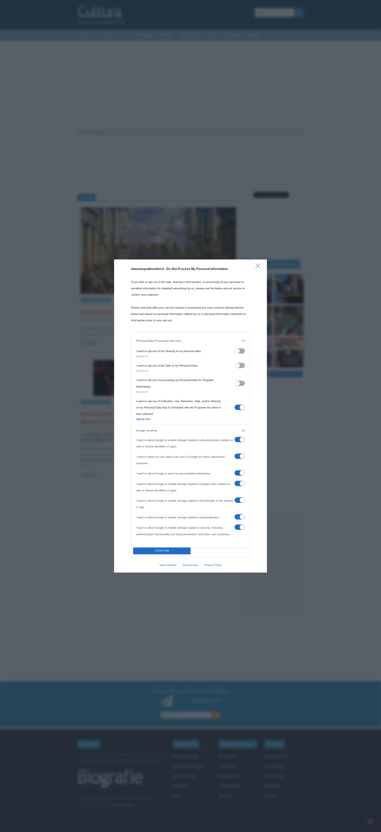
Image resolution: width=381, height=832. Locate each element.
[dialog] (190, 416)
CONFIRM (162, 550)
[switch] (240, 351)
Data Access (190, 565)
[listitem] (190, 341)
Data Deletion (168, 565)
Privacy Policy (213, 565)
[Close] (259, 267)
